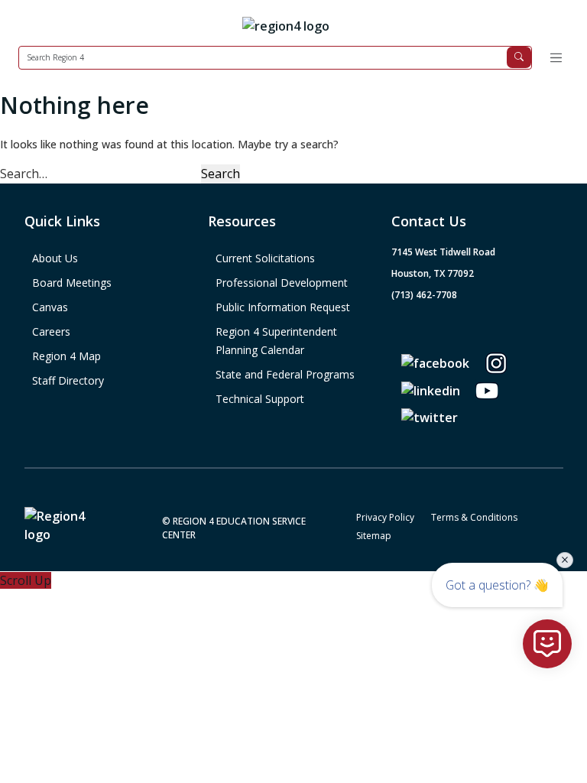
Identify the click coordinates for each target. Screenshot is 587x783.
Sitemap (373, 535)
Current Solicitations (265, 258)
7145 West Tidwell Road (443, 251)
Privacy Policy (385, 517)
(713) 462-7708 (424, 294)
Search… (23, 173)
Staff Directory (68, 380)
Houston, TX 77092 (432, 273)
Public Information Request (283, 307)
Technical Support (260, 399)
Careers (51, 331)
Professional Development (282, 282)
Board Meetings (72, 282)
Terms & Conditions (474, 517)
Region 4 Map (66, 356)
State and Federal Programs (285, 374)
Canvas (50, 307)
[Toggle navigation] (556, 58)
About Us (55, 258)
